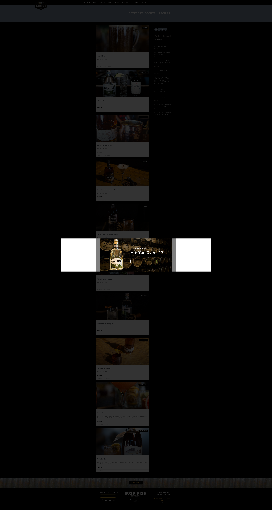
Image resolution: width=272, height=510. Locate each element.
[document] (136, 255)
